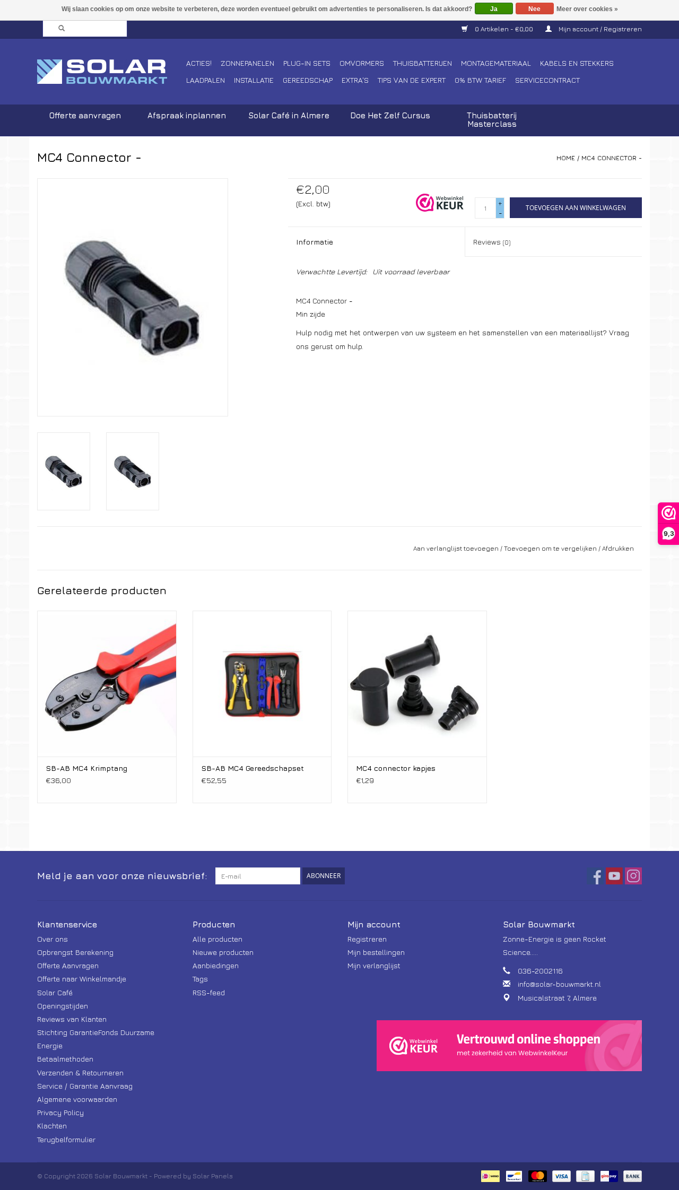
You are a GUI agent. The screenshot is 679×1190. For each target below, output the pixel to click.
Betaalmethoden (65, 1058)
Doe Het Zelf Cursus (390, 115)
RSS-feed (209, 992)
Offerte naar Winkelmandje (81, 978)
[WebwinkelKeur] (509, 1045)
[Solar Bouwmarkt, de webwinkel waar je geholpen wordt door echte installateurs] (110, 71)
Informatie (314, 241)
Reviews (491, 241)
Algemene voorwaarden (77, 1099)
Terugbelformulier (66, 1139)
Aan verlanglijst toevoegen (456, 548)
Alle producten (217, 938)
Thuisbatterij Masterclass (492, 119)
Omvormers (362, 62)
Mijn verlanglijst (374, 965)
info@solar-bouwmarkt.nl (559, 983)
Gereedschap (308, 79)
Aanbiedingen (216, 965)
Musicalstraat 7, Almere (557, 997)
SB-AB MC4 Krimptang (86, 767)
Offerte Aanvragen (68, 965)
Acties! (199, 62)
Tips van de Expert (412, 79)
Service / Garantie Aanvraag (85, 1085)
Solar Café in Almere (288, 115)
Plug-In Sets (306, 62)
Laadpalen (205, 79)
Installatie (254, 79)
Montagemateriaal (496, 62)
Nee (534, 9)
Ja (494, 9)
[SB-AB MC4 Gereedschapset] (262, 684)
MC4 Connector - (611, 158)
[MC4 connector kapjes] (417, 684)
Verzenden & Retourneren (80, 1072)
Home (565, 158)
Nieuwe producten (223, 952)
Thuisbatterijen (422, 62)
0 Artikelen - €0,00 (504, 29)
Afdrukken (618, 548)
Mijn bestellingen (376, 952)
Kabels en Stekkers (577, 62)
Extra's (355, 79)
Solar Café (55, 992)
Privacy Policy (60, 1112)
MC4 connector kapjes (396, 767)
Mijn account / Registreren (599, 29)
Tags (200, 978)
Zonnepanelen (247, 62)
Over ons (52, 938)
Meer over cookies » (587, 9)
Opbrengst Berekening (75, 952)
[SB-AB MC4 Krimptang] (107, 684)
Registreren (367, 938)
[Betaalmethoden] (489, 1175)
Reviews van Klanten (72, 1018)
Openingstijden (62, 1005)
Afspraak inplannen (186, 115)
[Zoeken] (58, 28)
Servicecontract (547, 79)
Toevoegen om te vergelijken (551, 548)
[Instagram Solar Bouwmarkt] (633, 875)
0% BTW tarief (480, 79)
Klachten (52, 1125)
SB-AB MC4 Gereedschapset (252, 767)
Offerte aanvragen (85, 115)
